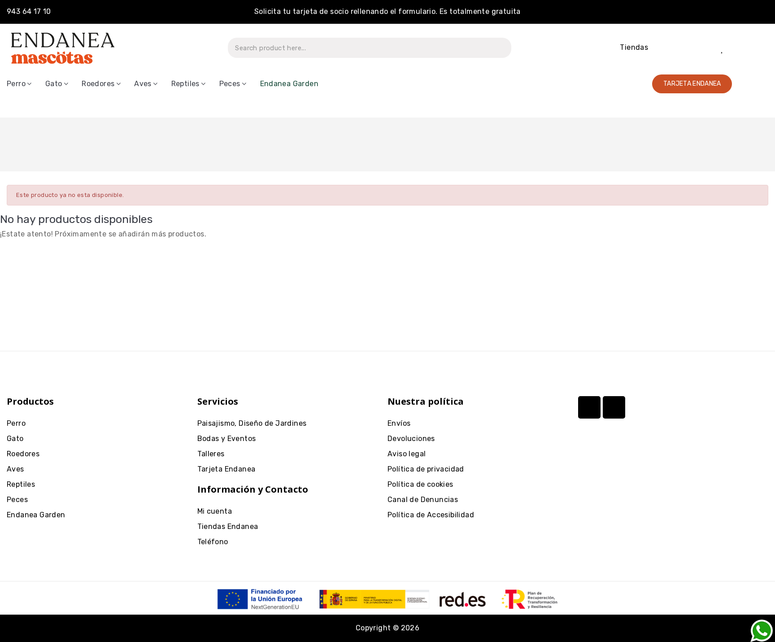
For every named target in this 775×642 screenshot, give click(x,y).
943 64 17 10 (29, 11)
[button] (692, 83)
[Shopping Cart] (753, 48)
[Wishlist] (723, 48)
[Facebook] (614, 407)
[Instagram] (589, 407)
